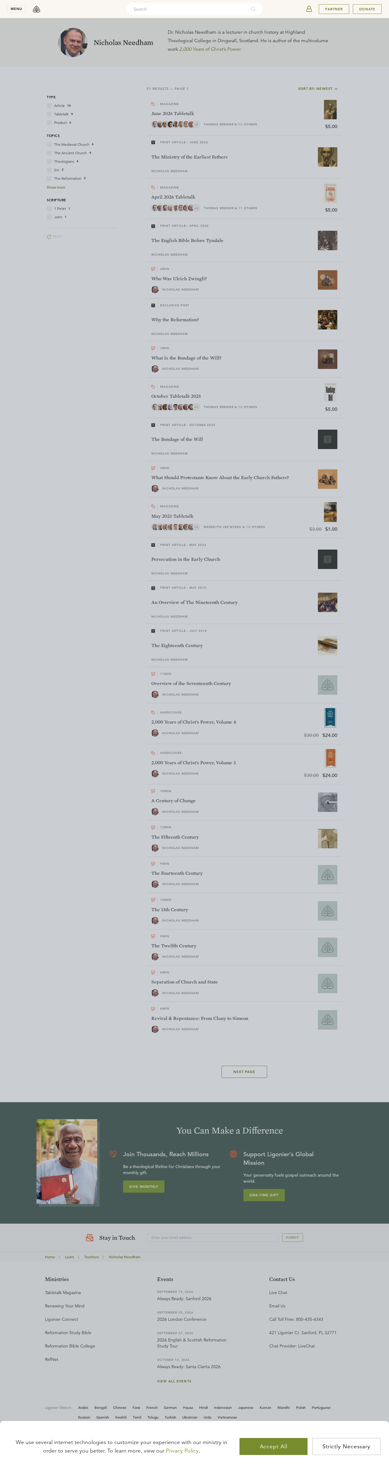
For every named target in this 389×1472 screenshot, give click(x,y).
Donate (367, 9)
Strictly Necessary (346, 1446)
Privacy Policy (182, 1450)
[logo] (36, 9)
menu (16, 9)
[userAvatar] (309, 9)
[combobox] (186, 9)
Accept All (273, 1446)
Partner (334, 9)
